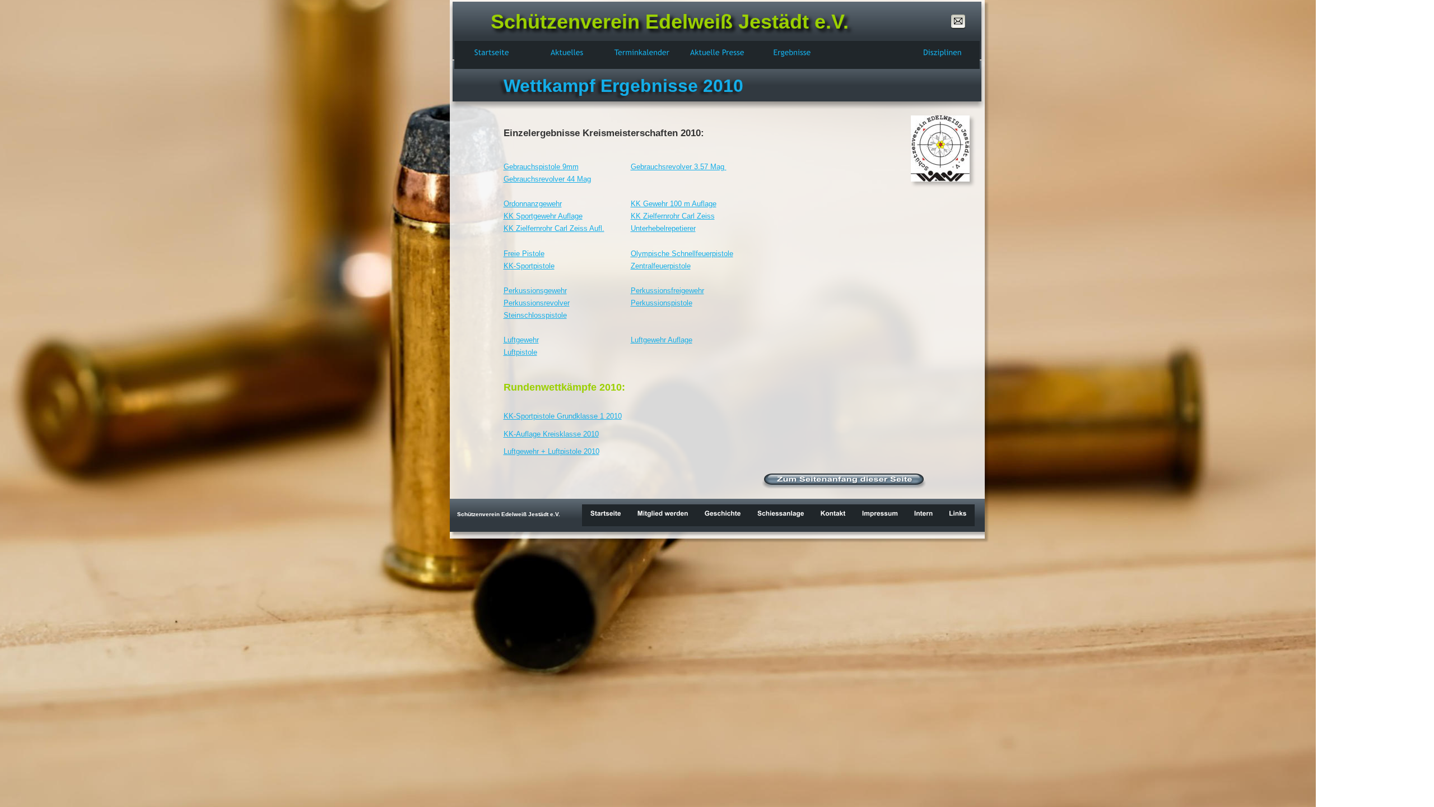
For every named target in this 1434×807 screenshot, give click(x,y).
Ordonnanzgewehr (533, 204)
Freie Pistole (524, 253)
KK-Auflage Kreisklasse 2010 (551, 434)
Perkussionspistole (661, 303)
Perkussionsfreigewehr (667, 290)
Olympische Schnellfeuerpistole (682, 253)
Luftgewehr (521, 340)
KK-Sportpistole (529, 266)
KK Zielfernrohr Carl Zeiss (673, 216)
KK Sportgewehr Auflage (543, 216)
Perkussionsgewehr (535, 290)
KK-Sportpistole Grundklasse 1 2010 (563, 416)
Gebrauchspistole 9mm (541, 167)
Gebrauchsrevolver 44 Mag (547, 179)
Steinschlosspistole (535, 315)
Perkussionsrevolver (537, 303)
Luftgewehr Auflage (661, 340)
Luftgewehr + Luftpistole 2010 (551, 451)
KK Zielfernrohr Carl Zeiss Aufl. (554, 228)
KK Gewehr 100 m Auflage (673, 204)
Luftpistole (520, 352)
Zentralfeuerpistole (661, 266)
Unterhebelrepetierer (663, 228)
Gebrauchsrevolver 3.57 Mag (679, 167)
